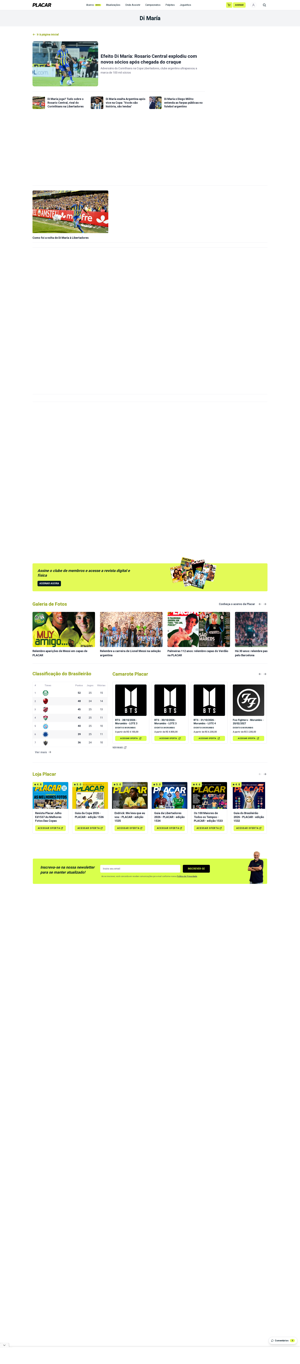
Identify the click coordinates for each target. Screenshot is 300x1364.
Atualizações (113, 4)
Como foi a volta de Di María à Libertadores (60, 237)
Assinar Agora (49, 583)
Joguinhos (185, 4)
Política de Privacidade (187, 876)
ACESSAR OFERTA (129, 738)
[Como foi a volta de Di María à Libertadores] (70, 211)
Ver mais (117, 747)
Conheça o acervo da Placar (237, 604)
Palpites (170, 4)
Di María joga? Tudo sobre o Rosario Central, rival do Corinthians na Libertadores (66, 102)
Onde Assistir (132, 4)
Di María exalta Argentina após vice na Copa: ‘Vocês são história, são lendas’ (125, 102)
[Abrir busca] (264, 5)
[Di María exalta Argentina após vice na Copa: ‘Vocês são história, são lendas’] (97, 102)
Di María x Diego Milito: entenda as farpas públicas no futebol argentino (183, 102)
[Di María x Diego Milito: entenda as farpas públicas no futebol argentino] (155, 102)
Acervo (93, 4)
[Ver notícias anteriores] (260, 604)
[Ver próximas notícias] (265, 604)
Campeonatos (152, 4)
